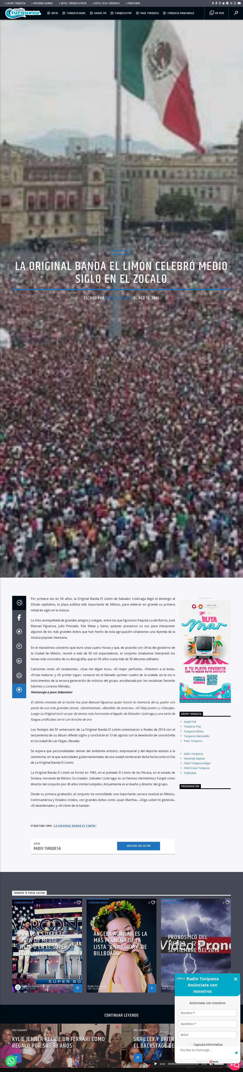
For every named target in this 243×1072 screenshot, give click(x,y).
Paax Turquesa (149, 13)
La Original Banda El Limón (74, 868)
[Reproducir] (156, 1064)
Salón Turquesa (16, 3)
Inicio (54, 13)
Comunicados (121, 274)
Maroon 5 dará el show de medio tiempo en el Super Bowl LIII (43, 986)
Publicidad (134, 3)
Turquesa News (76, 13)
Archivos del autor (139, 888)
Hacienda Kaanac (43, 3)
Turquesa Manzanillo (180, 13)
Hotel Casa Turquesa (107, 3)
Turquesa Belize (194, 774)
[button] (11, 1061)
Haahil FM (100, 13)
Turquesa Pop (123, 13)
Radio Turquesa (119, 318)
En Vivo (219, 13)
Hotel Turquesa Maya (74, 3)
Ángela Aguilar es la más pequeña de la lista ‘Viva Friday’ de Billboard (121, 986)
